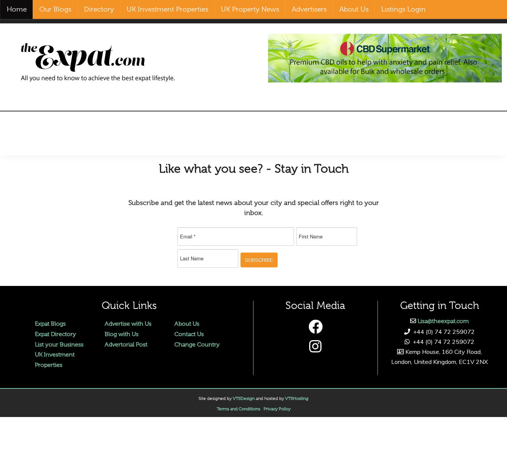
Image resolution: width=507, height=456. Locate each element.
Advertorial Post (126, 344)
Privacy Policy (277, 408)
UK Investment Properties (55, 359)
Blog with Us (121, 334)
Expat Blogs (50, 323)
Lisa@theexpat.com (443, 321)
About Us (186, 323)
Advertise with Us (128, 323)
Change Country (197, 344)
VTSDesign (244, 398)
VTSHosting (296, 398)
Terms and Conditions (238, 408)
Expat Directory (55, 334)
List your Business (59, 344)
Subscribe (259, 259)
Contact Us (189, 334)
